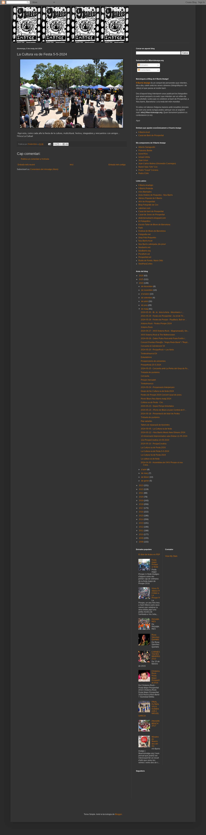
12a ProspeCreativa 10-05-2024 (155, 440)
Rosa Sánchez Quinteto (155, 637)
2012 (141, 527)
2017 (141, 508)
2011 (141, 530)
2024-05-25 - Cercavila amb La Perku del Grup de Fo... (165, 368)
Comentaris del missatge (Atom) (44, 169)
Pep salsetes (146, 421)
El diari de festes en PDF (149, 554)
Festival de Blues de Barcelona (152, 231)
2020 (141, 497)
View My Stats (171, 556)
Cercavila (145, 376)
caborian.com (144, 208)
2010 (141, 534)
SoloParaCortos (145, 264)
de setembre (147, 298)
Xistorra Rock (147, 327)
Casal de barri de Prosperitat (151, 211)
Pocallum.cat (144, 254)
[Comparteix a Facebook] (64, 144)
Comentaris (145, 70)
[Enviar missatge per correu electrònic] (49, 144)
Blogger (118, 814)
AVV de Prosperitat (146, 201)
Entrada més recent (26, 165)
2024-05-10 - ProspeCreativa (153, 444)
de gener (145, 481)
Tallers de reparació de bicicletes (155, 425)
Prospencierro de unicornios (153, 361)
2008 (141, 542)
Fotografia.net (144, 234)
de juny (144, 305)
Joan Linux (143, 160)
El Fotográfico (144, 221)
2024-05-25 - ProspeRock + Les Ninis (157, 350)
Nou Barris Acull (145, 241)
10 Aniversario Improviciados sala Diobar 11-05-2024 (164, 436)
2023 (141, 485)
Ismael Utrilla (144, 157)
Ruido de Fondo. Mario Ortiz (150, 260)
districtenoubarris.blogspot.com (152, 218)
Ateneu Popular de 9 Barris (150, 198)
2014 (141, 519)
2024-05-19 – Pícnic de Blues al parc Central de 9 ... (163, 410)
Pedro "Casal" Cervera (148, 170)
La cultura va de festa (150, 459)
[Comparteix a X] (60, 144)
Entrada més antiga (117, 165)
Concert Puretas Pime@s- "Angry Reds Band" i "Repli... (165, 342)
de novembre (147, 290)
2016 (141, 512)
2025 (141, 279)
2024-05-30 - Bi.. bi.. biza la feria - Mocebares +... (162, 312)
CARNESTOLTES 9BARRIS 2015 (156, 655)
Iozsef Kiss (143, 154)
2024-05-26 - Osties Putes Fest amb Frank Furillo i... (163, 338)
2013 (141, 523)
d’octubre (145, 294)
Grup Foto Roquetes (147, 237)
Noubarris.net (144, 247)
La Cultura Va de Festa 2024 (153, 455)
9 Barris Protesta (145, 188)
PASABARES (155, 620)
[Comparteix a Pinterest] (67, 144)
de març (145, 473)
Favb (140, 228)
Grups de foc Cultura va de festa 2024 (157, 391)
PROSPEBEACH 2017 (156, 723)
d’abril (144, 469)
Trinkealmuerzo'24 (149, 353)
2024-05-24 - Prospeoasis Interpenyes (157, 387)
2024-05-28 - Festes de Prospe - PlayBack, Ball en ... (164, 320)
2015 (141, 516)
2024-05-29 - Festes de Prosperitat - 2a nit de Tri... (163, 316)
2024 (141, 283)
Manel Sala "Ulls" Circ (148, 167)
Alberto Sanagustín (146, 147)
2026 (141, 276)
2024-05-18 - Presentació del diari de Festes (160, 414)
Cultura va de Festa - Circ (152, 402)
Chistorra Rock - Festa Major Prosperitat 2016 (156, 677)
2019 (141, 500)
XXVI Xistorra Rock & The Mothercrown (158, 335)
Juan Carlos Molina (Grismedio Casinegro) (157, 163)
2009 (141, 538)
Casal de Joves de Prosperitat (151, 214)
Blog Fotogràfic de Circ (148, 205)
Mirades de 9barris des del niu (155, 741)
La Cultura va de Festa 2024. (153, 447)
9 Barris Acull (144, 132)
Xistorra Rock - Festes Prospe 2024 (156, 323)
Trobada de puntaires (150, 372)
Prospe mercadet (148, 380)
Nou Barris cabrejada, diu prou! (152, 244)
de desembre (147, 286)
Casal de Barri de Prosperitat (151, 135)
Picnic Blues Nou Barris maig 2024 (156, 399)
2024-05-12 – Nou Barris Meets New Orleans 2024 (163, 432)
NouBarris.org (144, 251)
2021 (141, 493)
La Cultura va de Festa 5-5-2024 (155, 451)
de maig (145, 309)
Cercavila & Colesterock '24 (153, 346)
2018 (141, 504)
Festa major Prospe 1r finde (155, 563)
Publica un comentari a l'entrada (35, 159)
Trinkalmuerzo (147, 383)
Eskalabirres (146, 357)
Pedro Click (143, 173)
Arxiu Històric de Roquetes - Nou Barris (155, 195)
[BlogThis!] (57, 144)
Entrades (144, 65)
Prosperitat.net (144, 257)
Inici (71, 165)
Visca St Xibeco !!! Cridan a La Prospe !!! (156, 593)
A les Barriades (145, 192)
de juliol (145, 301)
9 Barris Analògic (145, 185)
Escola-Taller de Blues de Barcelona (154, 224)
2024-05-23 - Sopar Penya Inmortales (157, 406)
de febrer (145, 477)
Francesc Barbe (145, 150)
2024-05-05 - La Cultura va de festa (156, 429)
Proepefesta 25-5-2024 (151, 365)
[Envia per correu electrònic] (54, 144)
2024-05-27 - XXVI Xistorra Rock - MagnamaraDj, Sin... (165, 331)
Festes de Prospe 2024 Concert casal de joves (161, 395)
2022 (141, 489)
